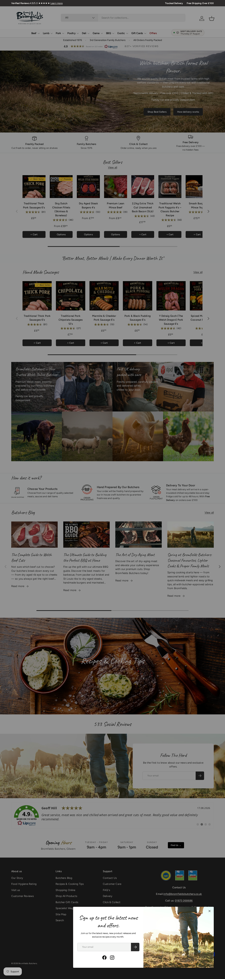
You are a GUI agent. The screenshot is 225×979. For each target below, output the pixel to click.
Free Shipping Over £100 (200, 3)
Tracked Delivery (174, 3)
